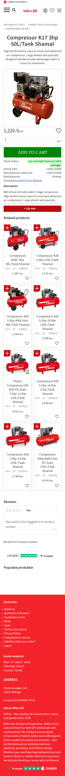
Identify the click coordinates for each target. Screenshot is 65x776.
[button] (7, 10)
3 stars (13, 510)
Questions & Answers (17, 613)
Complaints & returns (17, 637)
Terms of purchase (15, 629)
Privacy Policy (12, 633)
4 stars (17, 510)
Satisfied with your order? (19, 641)
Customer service (14, 617)
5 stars (20, 510)
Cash (7, 625)
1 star (7, 510)
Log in (8, 646)
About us (9, 609)
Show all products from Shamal (23, 180)
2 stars (10, 510)
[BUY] (32, 152)
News (7, 621)
